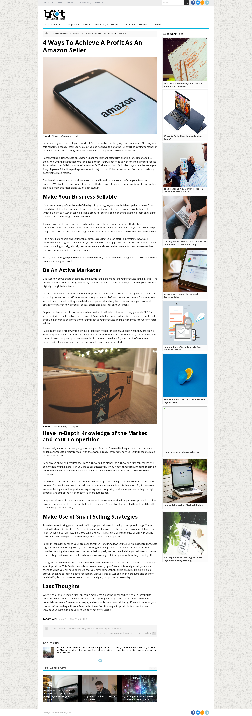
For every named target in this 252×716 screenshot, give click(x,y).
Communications (54, 24)
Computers (72, 24)
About (46, 2)
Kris (56, 643)
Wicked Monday (59, 426)
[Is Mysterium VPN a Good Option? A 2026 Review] (99, 692)
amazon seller (78, 619)
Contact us (98, 2)
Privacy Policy (85, 2)
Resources (144, 24)
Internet (76, 33)
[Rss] (202, 2)
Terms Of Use (70, 2)
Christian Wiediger (60, 136)
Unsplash (77, 136)
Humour (158, 24)
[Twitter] (198, 2)
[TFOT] (55, 14)
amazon (63, 619)
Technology (100, 24)
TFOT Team (57, 2)
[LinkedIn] (207, 2)
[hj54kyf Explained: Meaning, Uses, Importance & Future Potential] (139, 692)
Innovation (128, 24)
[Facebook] (193, 2)
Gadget (114, 24)
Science (86, 24)
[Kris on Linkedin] (100, 660)
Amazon (47, 165)
